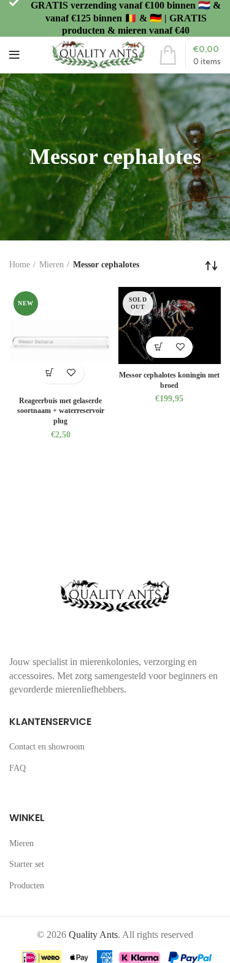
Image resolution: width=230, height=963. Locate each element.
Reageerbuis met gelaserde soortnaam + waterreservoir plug (60, 411)
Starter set (26, 864)
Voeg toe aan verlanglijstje (71, 373)
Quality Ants (93, 934)
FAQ (17, 768)
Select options (158, 347)
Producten (26, 885)
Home (19, 264)
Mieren (51, 264)
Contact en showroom (47, 746)
